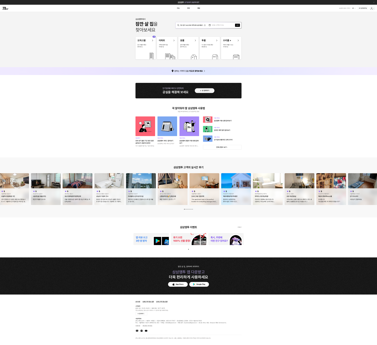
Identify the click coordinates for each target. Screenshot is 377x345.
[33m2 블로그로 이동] (137, 330)
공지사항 (137, 301)
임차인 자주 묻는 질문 (162, 301)
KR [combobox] (353, 8)
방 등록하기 (205, 91)
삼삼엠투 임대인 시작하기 (344, 8)
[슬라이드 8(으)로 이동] (192, 209)
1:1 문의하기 (141, 313)
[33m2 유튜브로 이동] (146, 330)
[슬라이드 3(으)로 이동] (186, 209)
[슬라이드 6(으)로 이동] (190, 209)
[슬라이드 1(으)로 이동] (184, 209)
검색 (237, 25)
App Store (179, 284)
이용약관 (137, 325)
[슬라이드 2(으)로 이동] (185, 209)
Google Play (200, 284)
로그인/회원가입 (363, 8)
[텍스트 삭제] (205, 25)
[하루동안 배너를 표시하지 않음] (373, 2)
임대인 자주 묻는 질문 (148, 301)
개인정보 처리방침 (147, 325)
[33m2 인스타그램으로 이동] (141, 330)
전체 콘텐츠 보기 (221, 147)
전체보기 (240, 227)
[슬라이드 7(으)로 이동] (191, 209)
